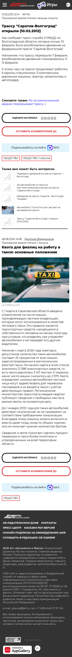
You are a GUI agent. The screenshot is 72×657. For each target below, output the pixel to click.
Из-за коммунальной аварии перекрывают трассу (30, 102)
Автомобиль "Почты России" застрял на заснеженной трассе (38, 208)
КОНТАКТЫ (48, 522)
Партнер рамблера (33, 640)
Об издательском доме (20, 522)
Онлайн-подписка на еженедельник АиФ (34, 532)
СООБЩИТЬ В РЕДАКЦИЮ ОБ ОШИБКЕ (29, 537)
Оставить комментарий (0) (36, 131)
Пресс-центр (12, 527)
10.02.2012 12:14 (10, 14)
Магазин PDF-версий (39, 527)
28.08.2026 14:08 (12, 239)
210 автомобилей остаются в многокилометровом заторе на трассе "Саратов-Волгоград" (38, 188)
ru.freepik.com (11, 304)
